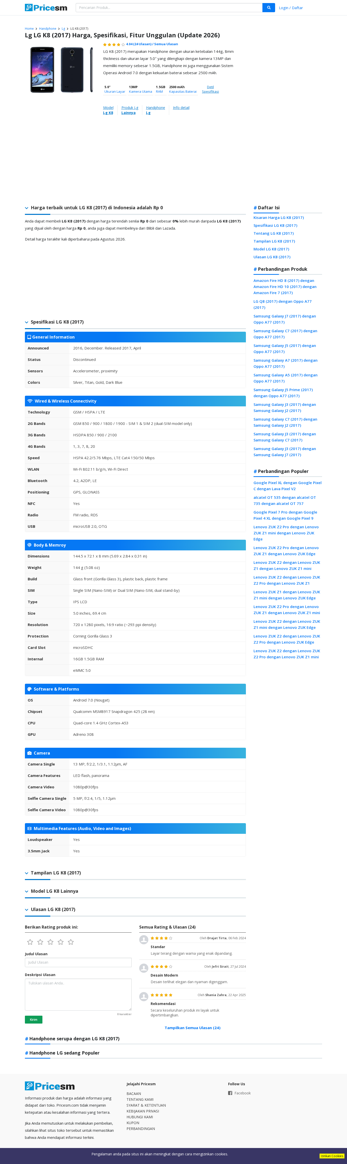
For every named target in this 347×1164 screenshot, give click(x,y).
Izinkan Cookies (332, 1156)
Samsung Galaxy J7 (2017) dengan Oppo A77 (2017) (285, 319)
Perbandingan (141, 1128)
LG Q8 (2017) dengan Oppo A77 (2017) (283, 304)
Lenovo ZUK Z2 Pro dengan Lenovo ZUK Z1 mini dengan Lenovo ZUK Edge (286, 532)
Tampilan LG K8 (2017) (274, 241)
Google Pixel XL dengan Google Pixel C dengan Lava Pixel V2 (288, 485)
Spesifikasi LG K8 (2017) (275, 225)
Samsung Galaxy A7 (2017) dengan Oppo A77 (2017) (286, 363)
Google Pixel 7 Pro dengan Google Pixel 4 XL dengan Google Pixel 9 (285, 515)
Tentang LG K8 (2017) (274, 233)
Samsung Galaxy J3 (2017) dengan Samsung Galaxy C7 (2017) (285, 436)
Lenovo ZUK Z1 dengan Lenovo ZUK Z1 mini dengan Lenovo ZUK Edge (287, 594)
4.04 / (140, 44)
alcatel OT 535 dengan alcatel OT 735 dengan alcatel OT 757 (285, 500)
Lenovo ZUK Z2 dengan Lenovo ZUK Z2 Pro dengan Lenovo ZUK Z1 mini (287, 653)
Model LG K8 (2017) (271, 248)
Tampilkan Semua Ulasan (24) (192, 1027)
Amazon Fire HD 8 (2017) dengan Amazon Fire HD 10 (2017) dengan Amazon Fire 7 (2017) (285, 286)
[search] (268, 7)
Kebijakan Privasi (143, 1111)
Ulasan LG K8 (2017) (272, 256)
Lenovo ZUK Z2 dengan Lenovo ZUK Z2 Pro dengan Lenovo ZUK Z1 (287, 580)
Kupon (133, 1122)
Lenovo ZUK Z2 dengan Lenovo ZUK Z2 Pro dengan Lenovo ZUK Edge (287, 639)
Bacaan (134, 1093)
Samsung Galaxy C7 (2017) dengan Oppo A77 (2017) (285, 333)
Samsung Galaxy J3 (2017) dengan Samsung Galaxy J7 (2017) (285, 451)
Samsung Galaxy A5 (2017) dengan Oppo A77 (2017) (286, 378)
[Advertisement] (288, 120)
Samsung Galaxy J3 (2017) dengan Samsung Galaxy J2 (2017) (285, 407)
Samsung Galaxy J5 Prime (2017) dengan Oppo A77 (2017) (283, 392)
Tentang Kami (140, 1099)
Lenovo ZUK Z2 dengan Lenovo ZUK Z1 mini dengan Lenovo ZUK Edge (287, 624)
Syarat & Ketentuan (146, 1105)
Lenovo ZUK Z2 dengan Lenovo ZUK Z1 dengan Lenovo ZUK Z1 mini (287, 565)
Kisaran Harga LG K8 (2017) (279, 217)
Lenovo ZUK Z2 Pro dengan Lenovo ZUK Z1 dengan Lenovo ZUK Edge (286, 550)
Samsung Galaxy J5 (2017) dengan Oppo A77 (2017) (285, 348)
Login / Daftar (291, 7)
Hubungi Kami (140, 1116)
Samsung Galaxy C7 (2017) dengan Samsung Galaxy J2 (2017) (285, 422)
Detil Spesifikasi (210, 89)
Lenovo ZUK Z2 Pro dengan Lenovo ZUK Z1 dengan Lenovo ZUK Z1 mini (287, 609)
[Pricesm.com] (46, 8)
